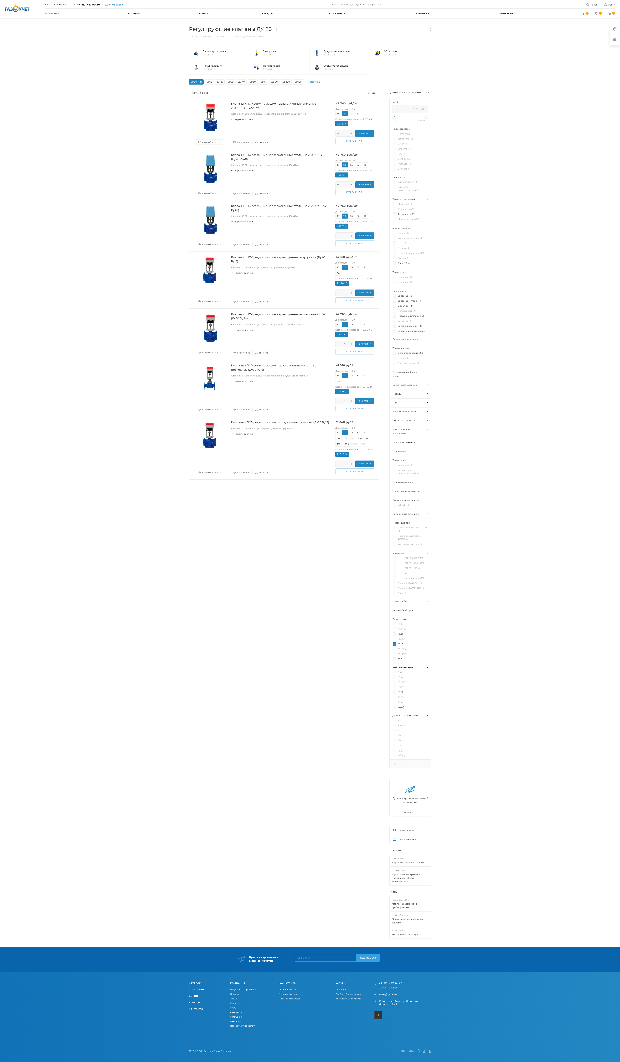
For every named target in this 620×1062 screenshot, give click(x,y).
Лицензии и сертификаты (244, 989)
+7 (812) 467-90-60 (88, 4)
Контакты (196, 1009)
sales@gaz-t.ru (388, 994)
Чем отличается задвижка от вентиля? (408, 921)
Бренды (194, 1002)
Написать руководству (242, 1025)
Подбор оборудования (348, 994)
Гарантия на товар (289, 998)
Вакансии (235, 1021)
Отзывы (234, 998)
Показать (415, 764)
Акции (193, 996)
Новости (395, 850)
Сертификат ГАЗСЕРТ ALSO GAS (409, 862)
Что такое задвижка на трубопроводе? (404, 905)
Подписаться (368, 958)
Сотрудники (236, 1016)
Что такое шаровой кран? (406, 934)
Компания (196, 989)
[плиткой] (369, 93)
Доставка (341, 989)
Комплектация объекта (348, 998)
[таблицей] (378, 93)
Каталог (195, 983)
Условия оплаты (288, 989)
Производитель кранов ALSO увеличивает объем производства (408, 878)
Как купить (287, 983)
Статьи (393, 891)
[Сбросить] (394, 763)
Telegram (377, 1015)
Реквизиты (236, 1012)
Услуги (341, 983)
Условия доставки (289, 994)
